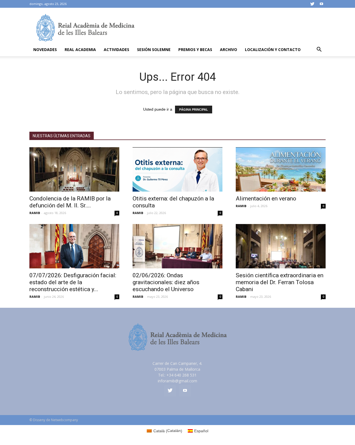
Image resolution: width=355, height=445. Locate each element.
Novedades (45, 49)
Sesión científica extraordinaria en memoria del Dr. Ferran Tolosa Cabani (279, 282)
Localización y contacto (273, 49)
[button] (319, 50)
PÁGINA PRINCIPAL (193, 109)
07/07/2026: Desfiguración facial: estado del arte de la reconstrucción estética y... (72, 282)
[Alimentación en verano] (281, 169)
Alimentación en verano (266, 198)
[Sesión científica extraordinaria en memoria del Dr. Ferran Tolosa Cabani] (281, 246)
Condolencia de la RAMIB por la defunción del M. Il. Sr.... (70, 202)
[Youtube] (321, 4)
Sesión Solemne (154, 49)
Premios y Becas (195, 49)
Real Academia (80, 49)
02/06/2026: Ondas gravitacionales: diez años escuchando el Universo (166, 282)
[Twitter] (312, 4)
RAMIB (34, 213)
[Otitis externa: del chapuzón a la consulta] (177, 169)
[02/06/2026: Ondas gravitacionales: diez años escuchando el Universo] (177, 246)
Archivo (228, 49)
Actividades (116, 49)
